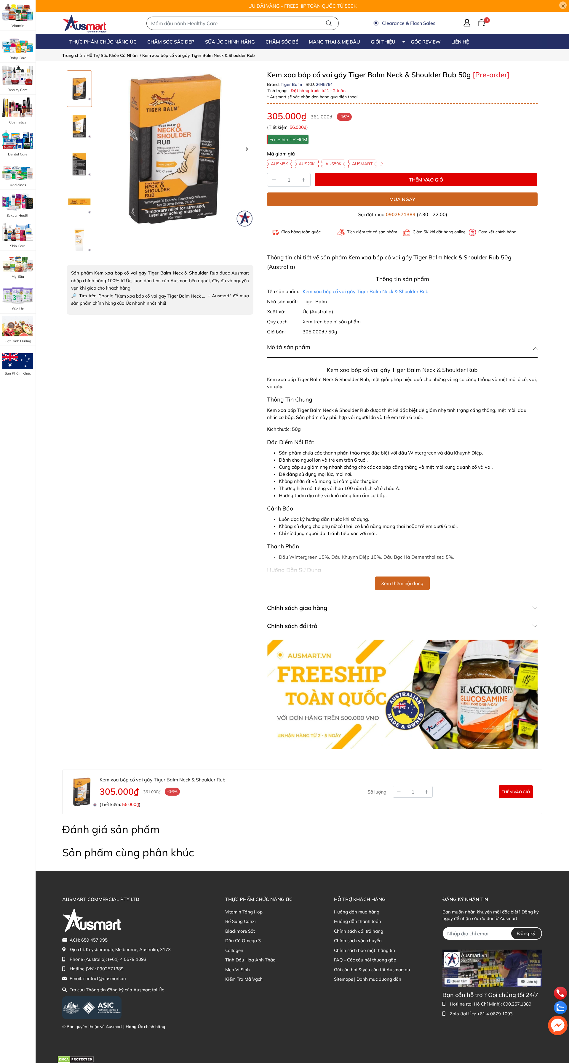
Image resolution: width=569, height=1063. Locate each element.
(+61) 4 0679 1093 (127, 959)
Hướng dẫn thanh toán (357, 921)
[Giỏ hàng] (478, 22)
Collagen (234, 950)
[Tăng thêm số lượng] (427, 792)
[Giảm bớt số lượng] (399, 792)
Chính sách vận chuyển (358, 940)
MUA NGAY (402, 199)
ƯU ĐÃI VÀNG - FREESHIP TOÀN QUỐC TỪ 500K (302, 6)
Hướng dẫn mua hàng (356, 912)
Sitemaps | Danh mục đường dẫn (367, 979)
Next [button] (246, 148)
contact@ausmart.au (104, 978)
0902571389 (400, 214)
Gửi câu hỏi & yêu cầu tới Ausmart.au (372, 969)
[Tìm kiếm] (329, 23)
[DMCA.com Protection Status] (76, 1059)
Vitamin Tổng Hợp (244, 912)
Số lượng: (377, 792)
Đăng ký (526, 933)
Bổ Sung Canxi (240, 921)
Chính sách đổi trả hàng (358, 931)
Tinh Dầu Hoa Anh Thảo (250, 960)
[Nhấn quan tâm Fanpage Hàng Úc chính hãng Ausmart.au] (492, 967)
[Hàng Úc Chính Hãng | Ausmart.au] (85, 23)
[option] (79, 88)
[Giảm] (274, 180)
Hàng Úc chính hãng (145, 1026)
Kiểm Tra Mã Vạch (244, 979)
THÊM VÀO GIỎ (426, 180)
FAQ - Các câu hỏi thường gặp (365, 960)
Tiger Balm (292, 84)
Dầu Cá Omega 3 (243, 940)
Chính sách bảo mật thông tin (364, 950)
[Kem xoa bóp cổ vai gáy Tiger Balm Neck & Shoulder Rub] (174, 148)
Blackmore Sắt (240, 931)
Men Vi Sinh (237, 969)
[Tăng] (304, 180)
